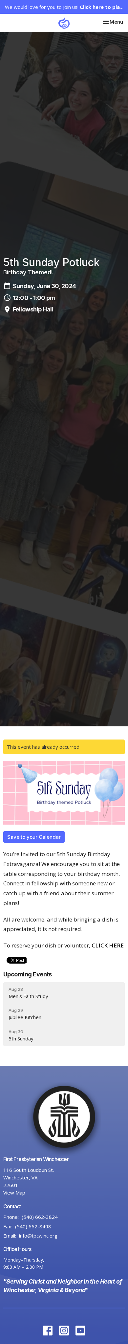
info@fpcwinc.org (38, 1235)
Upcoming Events (27, 974)
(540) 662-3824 (40, 1217)
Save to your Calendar (34, 837)
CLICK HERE (108, 945)
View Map (14, 1192)
